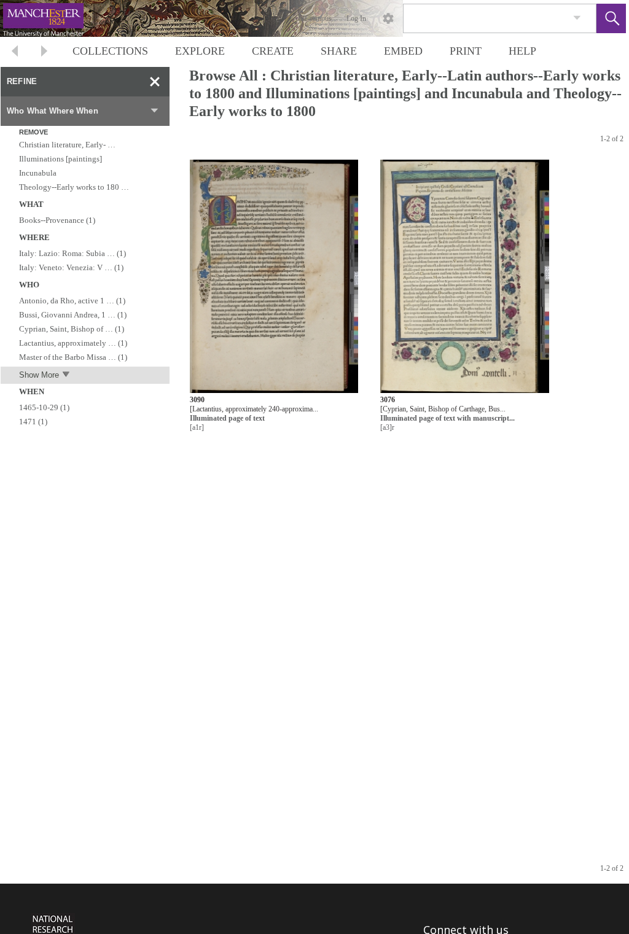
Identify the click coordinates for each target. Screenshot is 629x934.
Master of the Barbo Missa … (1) (73, 357)
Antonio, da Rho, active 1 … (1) (72, 300)
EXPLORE (200, 51)
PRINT (466, 51)
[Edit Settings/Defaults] (388, 18)
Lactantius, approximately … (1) (73, 343)
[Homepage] (231, 18)
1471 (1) (33, 421)
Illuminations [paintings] (60, 158)
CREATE (273, 51)
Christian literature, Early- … (67, 144)
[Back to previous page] (14, 52)
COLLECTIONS (110, 51)
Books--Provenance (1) (57, 220)
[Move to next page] (44, 52)
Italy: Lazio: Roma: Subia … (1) (72, 253)
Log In (356, 18)
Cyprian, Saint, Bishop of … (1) (71, 328)
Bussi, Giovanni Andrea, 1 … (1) (73, 314)
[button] (611, 18)
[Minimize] (155, 81)
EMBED (403, 51)
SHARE (339, 51)
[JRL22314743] (274, 277)
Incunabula (38, 172)
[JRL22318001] (464, 277)
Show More (39, 374)
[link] (577, 18)
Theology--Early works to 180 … (74, 187)
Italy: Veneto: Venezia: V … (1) (71, 267)
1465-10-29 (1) (44, 407)
